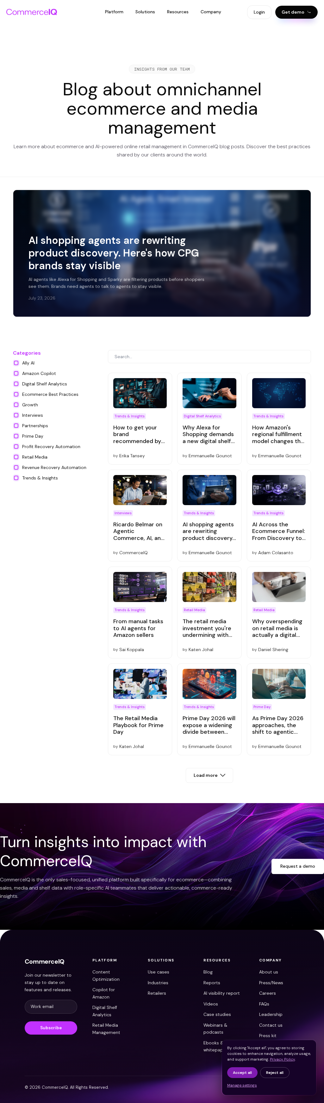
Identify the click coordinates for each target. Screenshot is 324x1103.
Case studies (217, 1014)
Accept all (242, 1072)
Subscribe (51, 1027)
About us (268, 972)
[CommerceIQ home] (31, 12)
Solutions (145, 12)
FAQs (264, 1004)
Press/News (271, 983)
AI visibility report (221, 993)
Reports (211, 983)
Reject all (275, 1072)
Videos (210, 1004)
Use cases (158, 972)
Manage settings (242, 1085)
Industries (158, 983)
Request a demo (297, 866)
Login (259, 12)
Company (211, 12)
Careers (267, 993)
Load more (206, 775)
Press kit (268, 1035)
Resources (178, 12)
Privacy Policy (282, 1059)
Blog (208, 972)
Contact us (271, 1025)
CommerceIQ (45, 961)
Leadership (271, 1014)
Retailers (157, 993)
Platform (114, 12)
